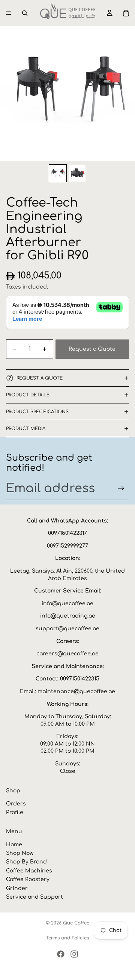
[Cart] (126, 13)
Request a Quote (92, 349)
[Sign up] (121, 488)
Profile (14, 813)
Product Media (25, 428)
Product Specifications (37, 411)
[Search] (24, 13)
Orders (16, 804)
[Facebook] (60, 954)
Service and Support (34, 897)
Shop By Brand (26, 862)
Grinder (17, 888)
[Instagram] (74, 954)
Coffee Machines (29, 871)
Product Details (28, 394)
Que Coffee (76, 923)
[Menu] (8, 13)
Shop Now (19, 853)
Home (14, 844)
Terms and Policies (67, 938)
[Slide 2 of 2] (77, 173)
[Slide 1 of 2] (58, 173)
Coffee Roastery (28, 880)
